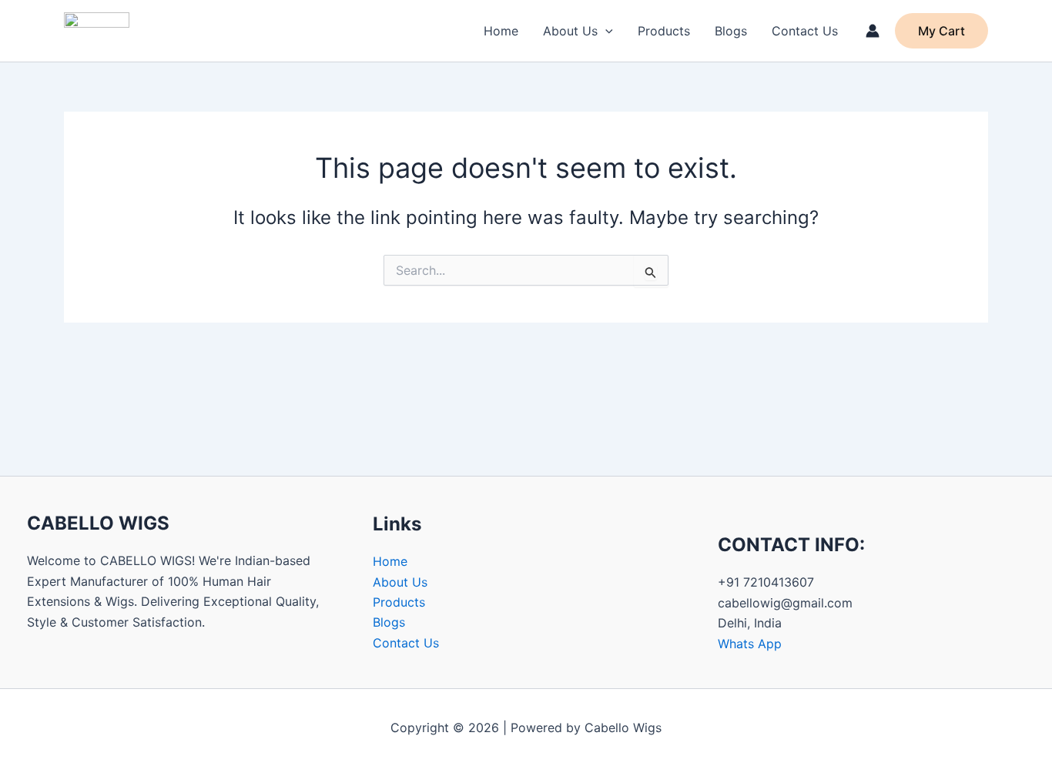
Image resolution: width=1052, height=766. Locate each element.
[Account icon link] (872, 31)
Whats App (750, 643)
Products (664, 30)
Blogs (731, 30)
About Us (570, 30)
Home (501, 30)
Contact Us (805, 30)
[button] (605, 31)
